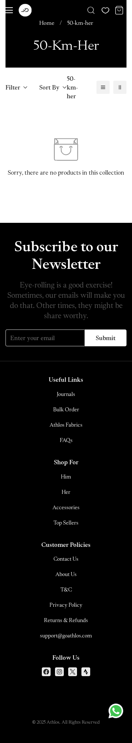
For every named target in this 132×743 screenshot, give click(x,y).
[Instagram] (59, 671)
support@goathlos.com (66, 635)
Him (66, 476)
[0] (119, 10)
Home (46, 22)
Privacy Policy (66, 605)
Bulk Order (66, 409)
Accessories (66, 507)
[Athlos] (25, 10)
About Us (66, 574)
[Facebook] (46, 671)
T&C (66, 589)
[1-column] (103, 87)
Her (66, 492)
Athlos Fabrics (66, 425)
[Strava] (85, 671)
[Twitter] (72, 671)
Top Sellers (66, 522)
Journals (66, 394)
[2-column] (119, 87)
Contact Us (66, 559)
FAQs (66, 440)
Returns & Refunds (66, 620)
